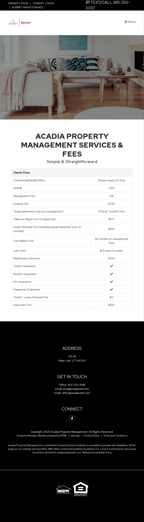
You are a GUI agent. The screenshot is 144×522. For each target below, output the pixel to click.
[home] (20, 22)
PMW (64, 435)
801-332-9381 (77, 385)
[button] (72, 418)
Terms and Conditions (115, 435)
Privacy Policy (91, 435)
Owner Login (18, 3)
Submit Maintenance (28, 7)
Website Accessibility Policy (97, 452)
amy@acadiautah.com (76, 389)
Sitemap (75, 435)
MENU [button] (131, 22)
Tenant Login (43, 3)
